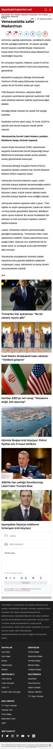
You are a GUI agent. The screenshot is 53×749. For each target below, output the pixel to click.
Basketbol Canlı (8, 719)
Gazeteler (32, 679)
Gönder (26, 583)
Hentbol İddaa (34, 661)
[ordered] (22, 578)
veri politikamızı (31, 746)
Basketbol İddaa (35, 656)
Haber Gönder (34, 688)
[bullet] (26, 578)
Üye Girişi (5, 652)
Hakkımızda (6, 665)
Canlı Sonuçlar (7, 683)
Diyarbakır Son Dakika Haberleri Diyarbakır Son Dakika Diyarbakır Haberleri (24, 16)
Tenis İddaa (6, 714)
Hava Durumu (34, 683)
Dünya (4, 18)
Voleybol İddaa (34, 670)
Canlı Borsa (6, 679)
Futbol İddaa (33, 652)
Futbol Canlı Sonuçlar (10, 692)
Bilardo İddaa (33, 665)
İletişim (4, 670)
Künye (4, 661)
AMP (3, 723)
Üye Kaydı (5, 656)
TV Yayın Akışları (35, 696)
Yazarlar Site (7, 710)
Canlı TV (5, 688)
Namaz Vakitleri (35, 692)
